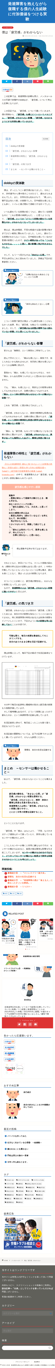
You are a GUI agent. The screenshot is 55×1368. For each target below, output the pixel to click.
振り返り (41, 1191)
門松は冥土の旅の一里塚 (18, 1155)
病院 (40, 1195)
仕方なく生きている (34, 1183)
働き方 (42, 1187)
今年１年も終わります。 (18, 1162)
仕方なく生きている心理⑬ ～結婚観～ (24, 1143)
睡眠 (9, 1198)
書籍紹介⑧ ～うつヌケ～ (20, 886)
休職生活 (10, 1187)
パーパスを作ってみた (17, 1136)
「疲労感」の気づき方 (21, 164)
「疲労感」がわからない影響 (24, 151)
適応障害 (10, 1202)
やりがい (10, 1180)
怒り (30, 1191)
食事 (20, 1202)
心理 (13, 893)
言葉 (28, 1198)
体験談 (31, 1187)
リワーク (10, 1183)
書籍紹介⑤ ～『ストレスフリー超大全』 (27, 873)
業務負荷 (10, 1195)
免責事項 (37, 1362)
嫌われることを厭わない (18, 1149)
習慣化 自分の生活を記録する (22, 877)
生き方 (30, 1195)
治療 (20, 893)
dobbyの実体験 (19, 146)
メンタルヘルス (7, 27)
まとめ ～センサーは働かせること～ (28, 169)
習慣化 (18, 1198)
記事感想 (38, 1198)
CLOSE (45, 139)
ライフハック (38, 1180)
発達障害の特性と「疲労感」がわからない (29, 157)
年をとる (10, 1191)
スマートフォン (23, 1180)
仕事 (20, 1183)
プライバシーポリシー (22, 1362)
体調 (5, 893)
